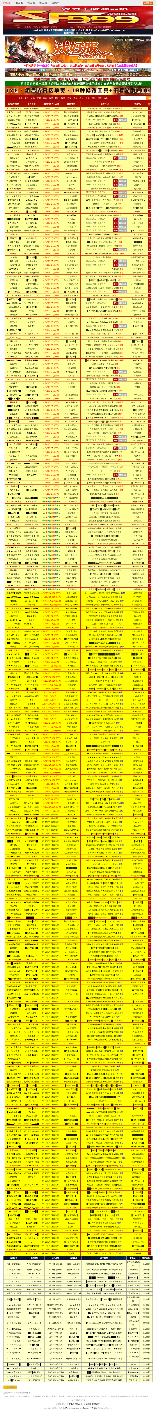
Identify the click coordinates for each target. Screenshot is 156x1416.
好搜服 (6, 1393)
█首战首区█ (34, 1313)
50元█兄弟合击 (14, 1380)
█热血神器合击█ (14, 1364)
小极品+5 (34, 1368)
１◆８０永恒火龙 (13, 1372)
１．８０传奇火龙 (13, 1345)
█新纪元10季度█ (34, 1364)
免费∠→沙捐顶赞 (34, 1270)
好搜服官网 (18, 1393)
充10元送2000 (34, 1380)
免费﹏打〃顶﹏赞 (34, 1305)
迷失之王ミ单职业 (13, 1289)
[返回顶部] (150, 1048)
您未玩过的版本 (34, 1341)
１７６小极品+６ (34, 1323)
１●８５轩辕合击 (14, 1337)
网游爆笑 (96, 1404)
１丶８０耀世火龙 (13, 1376)
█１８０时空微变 (14, 1313)
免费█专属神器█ (14, 1299)
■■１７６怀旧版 (13, 1368)
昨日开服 (43, 3)
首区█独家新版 (34, 1372)
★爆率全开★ (34, 1329)
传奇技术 (70, 1404)
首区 (34, 1317)
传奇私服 (27, 1393)
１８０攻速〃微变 (13, 1270)
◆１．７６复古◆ (13, 1349)
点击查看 (146, 1264)
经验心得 (79, 1404)
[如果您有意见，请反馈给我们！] (150, 1053)
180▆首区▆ (34, 1345)
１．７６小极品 (13, 1341)
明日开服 (31, 3)
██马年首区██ (34, 1333)
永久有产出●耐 (34, 1274)
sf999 (65, 1408)
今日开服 (19, 3)
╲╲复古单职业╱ (34, 1376)
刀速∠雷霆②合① (14, 1264)
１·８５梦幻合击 (13, 1353)
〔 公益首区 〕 (34, 1349)
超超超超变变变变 (13, 1309)
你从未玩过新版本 (13, 1285)
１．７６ (13, 1277)
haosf (11, 1393)
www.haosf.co (72, 1408)
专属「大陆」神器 (13, 1293)
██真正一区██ (34, 1337)
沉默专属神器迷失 (34, 1285)
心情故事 (87, 1404)
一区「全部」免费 (34, 1293)
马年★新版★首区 (34, 1359)
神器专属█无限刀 (34, 1299)
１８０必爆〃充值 (13, 1305)
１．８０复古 (13, 1281)
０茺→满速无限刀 (34, 1264)
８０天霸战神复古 (13, 1333)
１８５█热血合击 (14, 1329)
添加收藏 (148, 3)
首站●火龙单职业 (14, 1274)
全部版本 (55, 3)
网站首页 (7, 3)
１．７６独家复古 (13, 1323)
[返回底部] (150, 1059)
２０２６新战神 (34, 1281)
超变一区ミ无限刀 (34, 1289)
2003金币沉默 (13, 1317)
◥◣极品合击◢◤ (34, 1353)
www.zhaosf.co (83, 1408)
